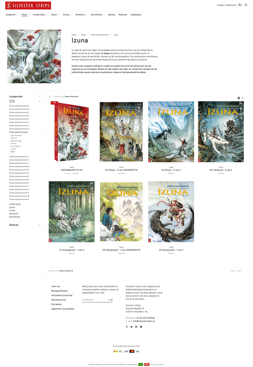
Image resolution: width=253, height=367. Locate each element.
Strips (24, 15)
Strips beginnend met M (19, 166)
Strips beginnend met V (19, 193)
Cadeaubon (136, 15)
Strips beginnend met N (19, 170)
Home (74, 35)
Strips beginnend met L (19, 163)
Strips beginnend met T (19, 186)
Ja (141, 365)
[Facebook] (127, 327)
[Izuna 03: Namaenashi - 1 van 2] (171, 212)
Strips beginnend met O (19, 173)
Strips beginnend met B (19, 109)
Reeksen (123, 15)
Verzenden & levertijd (61, 295)
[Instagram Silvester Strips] (136, 327)
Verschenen (96, 15)
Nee (146, 365)
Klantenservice (58, 300)
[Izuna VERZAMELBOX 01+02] (72, 132)
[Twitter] (131, 327)
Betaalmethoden (59, 291)
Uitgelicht (11, 15)
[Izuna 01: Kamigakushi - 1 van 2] (72, 212)
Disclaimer (56, 304)
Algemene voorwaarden (62, 309)
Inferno (13, 144)
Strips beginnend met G (19, 126)
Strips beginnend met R (19, 180)
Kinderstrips (39, 15)
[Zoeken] (246, 5)
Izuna (116, 35)
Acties (66, 15)
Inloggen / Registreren (226, 5)
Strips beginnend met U (19, 189)
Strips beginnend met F (19, 122)
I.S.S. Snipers (16, 146)
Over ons (55, 286)
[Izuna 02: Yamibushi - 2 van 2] (221, 132)
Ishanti (13, 149)
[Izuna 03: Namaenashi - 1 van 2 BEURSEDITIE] (121, 212)
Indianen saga (16, 141)
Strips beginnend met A (19, 106)
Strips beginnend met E (19, 119)
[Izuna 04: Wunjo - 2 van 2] (171, 132)
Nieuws (111, 15)
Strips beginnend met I (100, 35)
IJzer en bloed (16, 136)
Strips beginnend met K (19, 160)
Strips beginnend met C (19, 112)
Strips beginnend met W (19, 196)
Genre (54, 15)
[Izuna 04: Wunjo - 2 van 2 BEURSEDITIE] (121, 132)
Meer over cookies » (158, 365)
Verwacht (80, 15)
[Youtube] (141, 327)
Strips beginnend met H (19, 129)
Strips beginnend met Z (19, 199)
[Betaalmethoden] (115, 352)
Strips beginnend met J (19, 157)
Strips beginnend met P (19, 176)
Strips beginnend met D (19, 116)
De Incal (14, 138)
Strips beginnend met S (19, 183)
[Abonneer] (109, 300)
